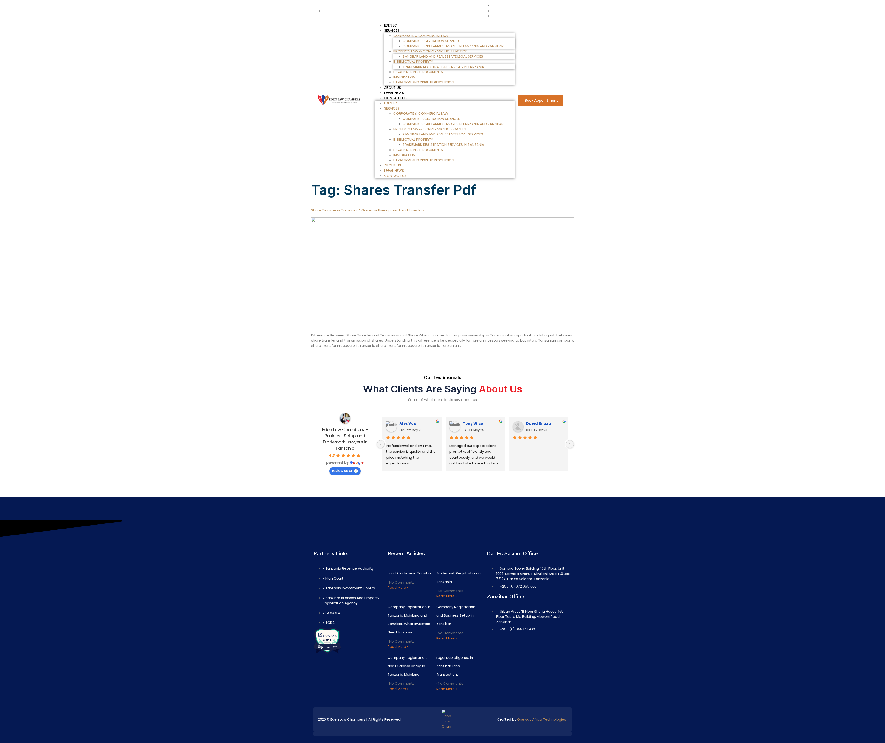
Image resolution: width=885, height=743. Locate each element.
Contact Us (395, 97)
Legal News (394, 92)
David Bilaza (538, 423)
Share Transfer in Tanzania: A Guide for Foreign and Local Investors (368, 210)
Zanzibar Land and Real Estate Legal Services (443, 56)
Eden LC (390, 25)
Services (391, 30)
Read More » (398, 587)
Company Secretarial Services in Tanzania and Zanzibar (453, 46)
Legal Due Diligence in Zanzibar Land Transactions (454, 666)
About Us (392, 87)
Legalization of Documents (418, 71)
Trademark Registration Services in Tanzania (443, 66)
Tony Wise (473, 423)
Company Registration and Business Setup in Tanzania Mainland (407, 666)
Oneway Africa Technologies (541, 719)
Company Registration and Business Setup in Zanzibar (455, 615)
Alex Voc (407, 423)
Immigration (404, 77)
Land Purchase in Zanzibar (410, 573)
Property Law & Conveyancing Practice (430, 51)
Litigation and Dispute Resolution (423, 82)
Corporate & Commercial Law (420, 35)
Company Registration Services (431, 40)
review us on (342, 470)
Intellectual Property (413, 61)
